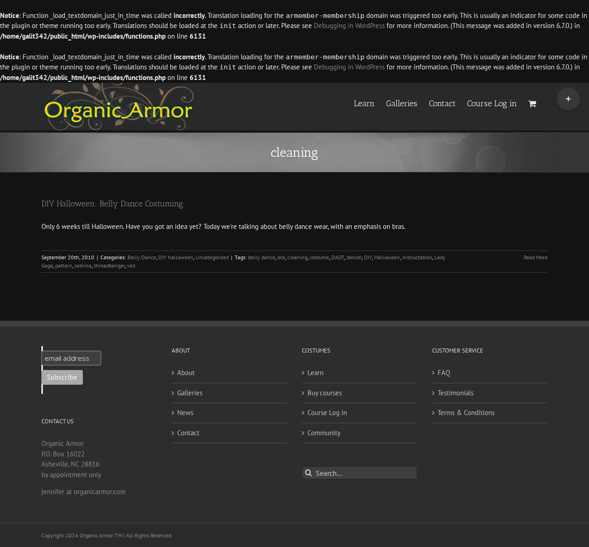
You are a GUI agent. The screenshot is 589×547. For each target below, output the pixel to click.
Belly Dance (141, 257)
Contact (188, 432)
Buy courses (324, 392)
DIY (368, 257)
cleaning (297, 257)
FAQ (444, 372)
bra (281, 257)
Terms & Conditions (466, 412)
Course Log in (327, 412)
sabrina (83, 265)
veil (131, 265)
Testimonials (456, 392)
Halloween (387, 257)
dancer (354, 257)
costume (319, 257)
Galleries (189, 392)
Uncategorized (212, 257)
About (186, 372)
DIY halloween (175, 257)
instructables (417, 257)
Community (324, 432)
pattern (63, 265)
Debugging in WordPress (349, 25)
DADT (337, 257)
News (185, 412)
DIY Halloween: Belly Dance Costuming (112, 204)
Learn (315, 372)
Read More (536, 257)
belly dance (261, 257)
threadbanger (109, 265)
